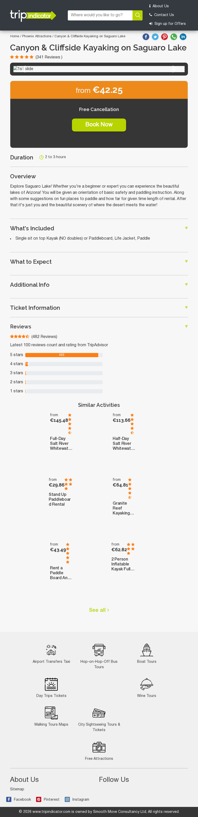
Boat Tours (146, 662)
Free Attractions (99, 759)
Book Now (99, 124)
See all (98, 610)
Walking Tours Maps (51, 724)
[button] (23, 69)
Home (14, 36)
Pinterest (52, 799)
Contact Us (163, 15)
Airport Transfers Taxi (51, 662)
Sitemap (17, 789)
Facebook (22, 799)
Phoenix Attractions (37, 36)
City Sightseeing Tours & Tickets (99, 727)
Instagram (80, 799)
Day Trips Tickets (51, 696)
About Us (160, 6)
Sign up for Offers (169, 24)
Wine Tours (146, 696)
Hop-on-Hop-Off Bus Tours (99, 664)
